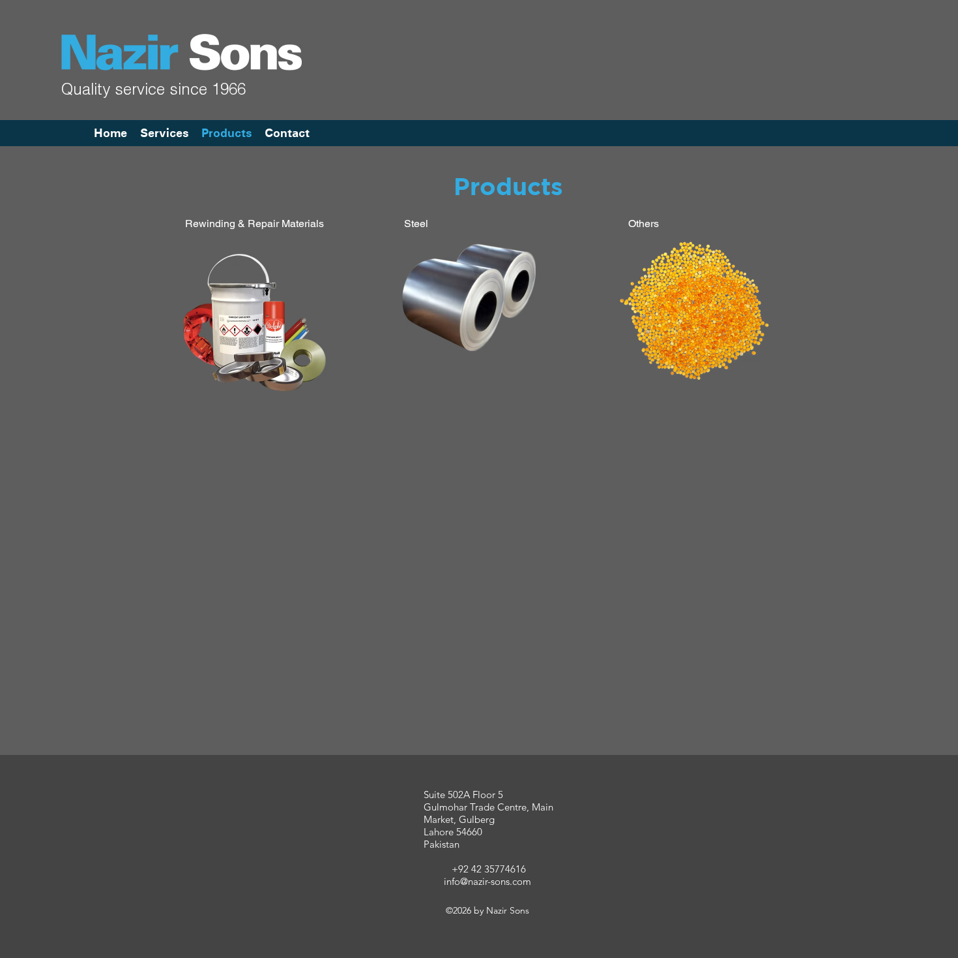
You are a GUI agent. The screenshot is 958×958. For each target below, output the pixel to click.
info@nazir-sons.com (487, 881)
